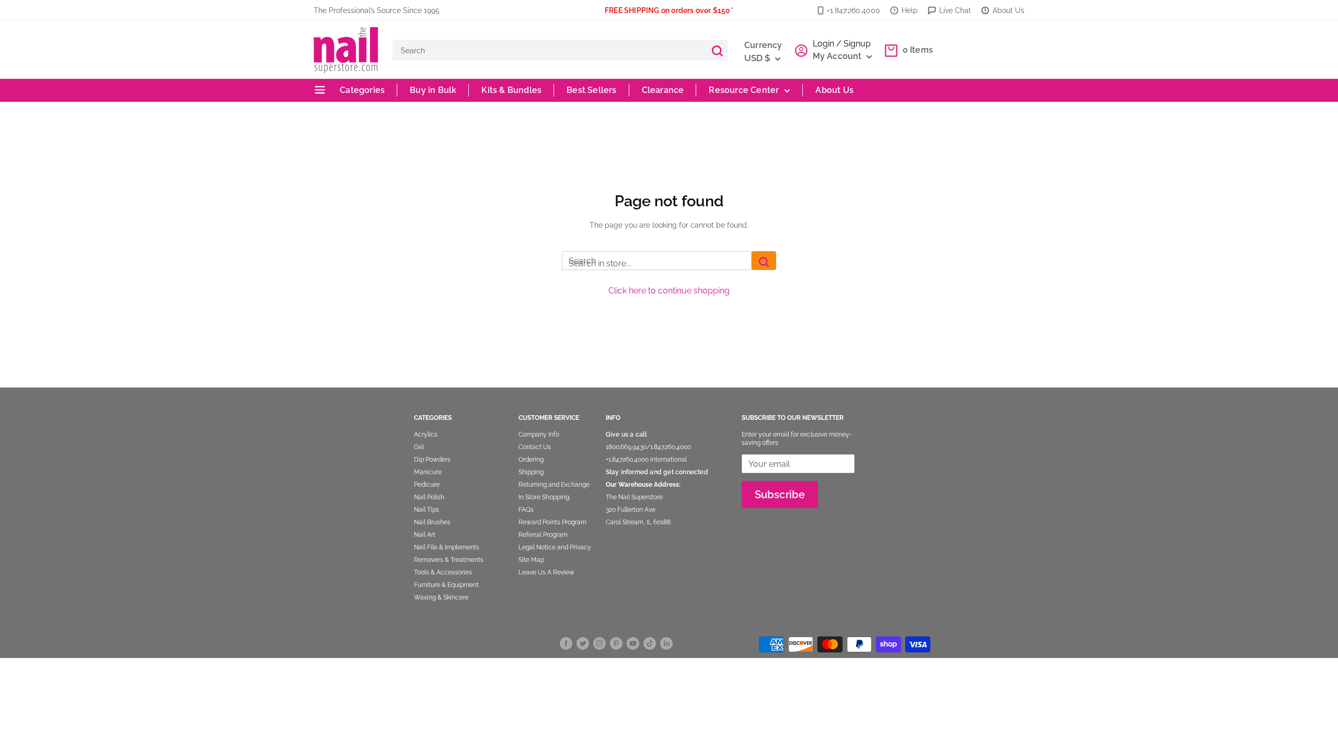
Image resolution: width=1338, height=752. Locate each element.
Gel (419, 447)
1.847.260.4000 (670, 447)
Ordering (531, 459)
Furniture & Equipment (446, 585)
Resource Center (744, 90)
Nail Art (424, 534)
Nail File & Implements (446, 547)
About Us (1008, 10)
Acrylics (425, 434)
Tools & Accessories (443, 572)
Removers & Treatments (448, 559)
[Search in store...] (764, 260)
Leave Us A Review (546, 572)
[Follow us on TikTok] (649, 642)
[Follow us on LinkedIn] (666, 642)
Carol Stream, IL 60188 (638, 522)
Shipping (531, 472)
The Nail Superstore (634, 497)
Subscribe (780, 494)
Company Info (538, 434)
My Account (838, 56)
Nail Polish (429, 497)
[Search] (717, 50)
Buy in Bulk (433, 90)
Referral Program (543, 534)
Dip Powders (432, 459)
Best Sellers (591, 90)
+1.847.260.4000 (853, 10)
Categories (361, 90)
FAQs (526, 509)
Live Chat (955, 10)
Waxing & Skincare (441, 597)
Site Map (531, 559)
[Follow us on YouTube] (633, 642)
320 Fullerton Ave (630, 509)
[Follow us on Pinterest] (616, 642)
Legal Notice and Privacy (554, 547)
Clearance (663, 90)
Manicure (428, 472)
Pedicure (427, 484)
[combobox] (550, 50)
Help (910, 10)
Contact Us (534, 447)
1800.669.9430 (626, 447)
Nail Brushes (432, 522)
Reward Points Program (552, 522)
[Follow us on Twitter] (582, 642)
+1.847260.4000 (627, 459)
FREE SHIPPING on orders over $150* (669, 10)
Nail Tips (426, 509)
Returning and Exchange (554, 484)
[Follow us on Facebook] (566, 642)
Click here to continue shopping (669, 291)
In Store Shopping (543, 497)
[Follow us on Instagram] (599, 642)
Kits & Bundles (511, 90)
